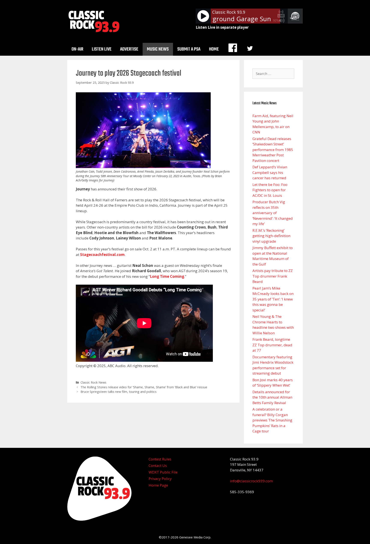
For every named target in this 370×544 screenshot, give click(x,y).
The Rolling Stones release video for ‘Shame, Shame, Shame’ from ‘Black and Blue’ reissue (144, 387)
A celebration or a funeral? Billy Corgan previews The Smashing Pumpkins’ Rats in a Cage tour (272, 420)
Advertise (129, 49)
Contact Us (158, 465)
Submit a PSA (188, 49)
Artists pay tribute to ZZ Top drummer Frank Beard (272, 276)
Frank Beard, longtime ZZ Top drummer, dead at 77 (272, 345)
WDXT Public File (163, 472)
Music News (158, 49)
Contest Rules (160, 459)
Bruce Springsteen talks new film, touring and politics (119, 392)
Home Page (158, 485)
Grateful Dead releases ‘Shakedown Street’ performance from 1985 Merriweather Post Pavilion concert (272, 149)
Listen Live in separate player (222, 27)
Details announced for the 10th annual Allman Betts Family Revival (272, 397)
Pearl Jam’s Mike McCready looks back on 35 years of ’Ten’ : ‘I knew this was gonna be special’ (273, 299)
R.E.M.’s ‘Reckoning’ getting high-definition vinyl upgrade (271, 236)
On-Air (77, 49)
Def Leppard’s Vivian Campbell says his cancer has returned (269, 172)
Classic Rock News (93, 382)
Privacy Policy (160, 478)
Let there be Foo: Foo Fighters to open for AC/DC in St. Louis (269, 190)
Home (214, 49)
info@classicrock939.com (251, 480)
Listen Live (102, 49)
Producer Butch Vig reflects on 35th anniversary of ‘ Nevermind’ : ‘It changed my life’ (272, 212)
